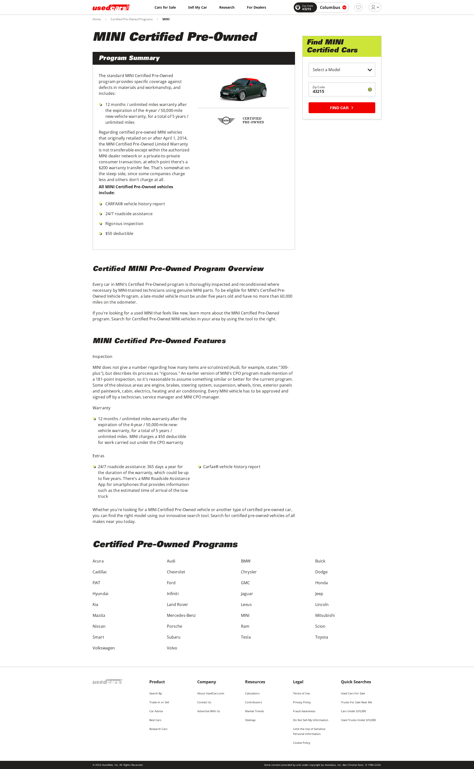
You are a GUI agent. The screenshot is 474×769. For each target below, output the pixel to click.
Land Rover (177, 604)
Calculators (252, 693)
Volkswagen (104, 648)
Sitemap (250, 720)
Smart (98, 637)
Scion (320, 626)
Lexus (246, 604)
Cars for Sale (165, 7)
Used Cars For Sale (353, 693)
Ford (171, 582)
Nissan (99, 626)
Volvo (172, 648)
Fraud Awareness (304, 711)
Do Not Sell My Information (310, 720)
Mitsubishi (325, 615)
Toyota (321, 637)
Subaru (174, 637)
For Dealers (256, 7)
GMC (245, 582)
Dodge (321, 572)
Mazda (99, 615)
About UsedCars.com (210, 693)
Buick (320, 561)
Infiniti (173, 593)
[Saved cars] (358, 7)
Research (227, 7)
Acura (98, 561)
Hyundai (100, 593)
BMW (246, 561)
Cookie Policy (301, 743)
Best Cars (155, 720)
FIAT (96, 582)
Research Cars (158, 729)
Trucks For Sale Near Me (356, 702)
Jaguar (247, 593)
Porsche (174, 626)
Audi (171, 561)
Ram (245, 626)
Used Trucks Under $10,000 (358, 720)
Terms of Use (301, 693)
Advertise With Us (208, 711)
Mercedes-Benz (181, 615)
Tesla (246, 637)
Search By (155, 693)
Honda (321, 582)
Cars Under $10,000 (353, 711)
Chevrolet (176, 572)
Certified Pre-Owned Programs (132, 19)
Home (97, 19)
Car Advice (156, 711)
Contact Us (204, 702)
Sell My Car (197, 7)
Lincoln (322, 604)
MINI (245, 615)
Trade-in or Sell (159, 702)
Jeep (319, 593)
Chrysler (249, 572)
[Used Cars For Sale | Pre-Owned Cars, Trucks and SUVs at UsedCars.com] (111, 7)
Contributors (253, 702)
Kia (95, 604)
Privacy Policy (302, 702)
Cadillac (100, 572)
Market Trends (254, 711)
